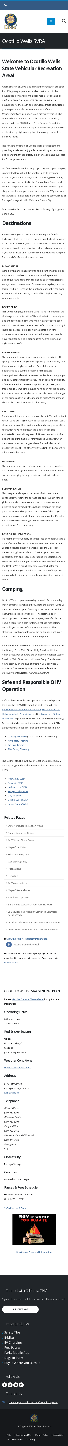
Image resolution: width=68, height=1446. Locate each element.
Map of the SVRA (17, 847)
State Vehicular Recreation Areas (25, 825)
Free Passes (12, 1347)
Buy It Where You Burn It (22, 1363)
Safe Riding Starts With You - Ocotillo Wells (30, 904)
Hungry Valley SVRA (18, 791)
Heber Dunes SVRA (18, 804)
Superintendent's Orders (21, 833)
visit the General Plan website (28, 999)
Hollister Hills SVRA (17, 787)
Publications (14, 868)
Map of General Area (19, 890)
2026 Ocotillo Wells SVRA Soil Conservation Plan (33, 929)
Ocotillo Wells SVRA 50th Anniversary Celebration (34, 922)
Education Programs (18, 854)
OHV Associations (17, 883)
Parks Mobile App (16, 1352)
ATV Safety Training (18, 740)
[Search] (62, 21)
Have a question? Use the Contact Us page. (33, 1402)
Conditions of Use (24, 1435)
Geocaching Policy (17, 861)
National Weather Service (17, 1067)
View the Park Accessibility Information (27, 938)
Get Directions (11, 1092)
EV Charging (13, 1342)
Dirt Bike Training (16, 744)
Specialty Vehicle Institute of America (21, 709)
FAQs (9, 1435)
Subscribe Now (26, 1309)
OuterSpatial (11, 962)
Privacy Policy (42, 1435)
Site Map (31, 1439)
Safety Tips (12, 1332)
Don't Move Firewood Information (34, 1252)
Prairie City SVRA (16, 778)
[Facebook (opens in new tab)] (4, 1384)
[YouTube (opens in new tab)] (15, 1384)
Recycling (13, 875)
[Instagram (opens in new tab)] (21, 1384)
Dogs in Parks (14, 1358)
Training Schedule (17, 736)
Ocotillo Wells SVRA (18, 799)
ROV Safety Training (18, 749)
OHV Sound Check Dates (21, 840)
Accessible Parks (15, 1439)
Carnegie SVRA (15, 783)
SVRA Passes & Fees (15, 1208)
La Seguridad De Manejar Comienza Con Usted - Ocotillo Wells (33, 913)
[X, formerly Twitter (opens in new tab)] (10, 1384)
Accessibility (58, 1435)
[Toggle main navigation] (51, 21)
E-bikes (9, 1337)
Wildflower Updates (18, 897)
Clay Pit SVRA (14, 795)
